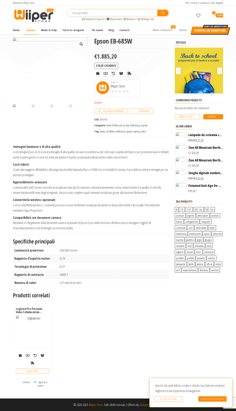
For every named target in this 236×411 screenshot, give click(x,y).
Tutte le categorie (73, 30)
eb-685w (110, 131)
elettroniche (195, 234)
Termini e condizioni (200, 3)
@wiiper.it (131, 19)
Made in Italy (49, 30)
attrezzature (202, 215)
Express (31, 30)
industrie (180, 246)
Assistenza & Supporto (95, 19)
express (136, 131)
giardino (190, 240)
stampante (180, 264)
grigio (199, 240)
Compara (211, 116)
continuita (180, 227)
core (190, 227)
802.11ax (210, 209)
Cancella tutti (186, 116)
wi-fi (178, 270)
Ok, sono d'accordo (168, 399)
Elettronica (135, 125)
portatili (190, 258)
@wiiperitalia (115, 19)
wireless (215, 270)
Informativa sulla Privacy (213, 399)
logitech (179, 252)
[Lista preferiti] (198, 15)
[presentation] (178, 70)
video (143, 131)
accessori (180, 215)
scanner (211, 258)
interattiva (199, 246)
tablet (191, 264)
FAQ (187, 3)
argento (190, 215)
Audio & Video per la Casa (117, 125)
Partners (183, 30)
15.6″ (189, 209)
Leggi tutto (32, 371)
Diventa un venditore (210, 30)
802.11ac (198, 209)
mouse (190, 252)
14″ (181, 209)
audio (102, 131)
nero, (198, 252)
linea (209, 246)
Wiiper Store (118, 86)
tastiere (200, 264)
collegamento (191, 221)
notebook (209, 252)
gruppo (208, 240)
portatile (180, 258)
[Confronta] (191, 15)
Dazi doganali (217, 3)
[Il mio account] (205, 15)
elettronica (120, 131)
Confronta (144, 111)
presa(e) (201, 258)
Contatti (124, 30)
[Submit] (163, 13)
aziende (215, 215)
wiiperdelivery (190, 270)
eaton (212, 227)
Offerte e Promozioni (163, 29)
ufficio (209, 264)
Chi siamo (97, 30)
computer (205, 221)
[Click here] (199, 70)
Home (16, 30)
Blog (111, 30)
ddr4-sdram (201, 227)
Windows (204, 270)
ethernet (217, 234)
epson (129, 131)
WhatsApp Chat (147, 19)
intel (190, 246)
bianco (179, 221)
